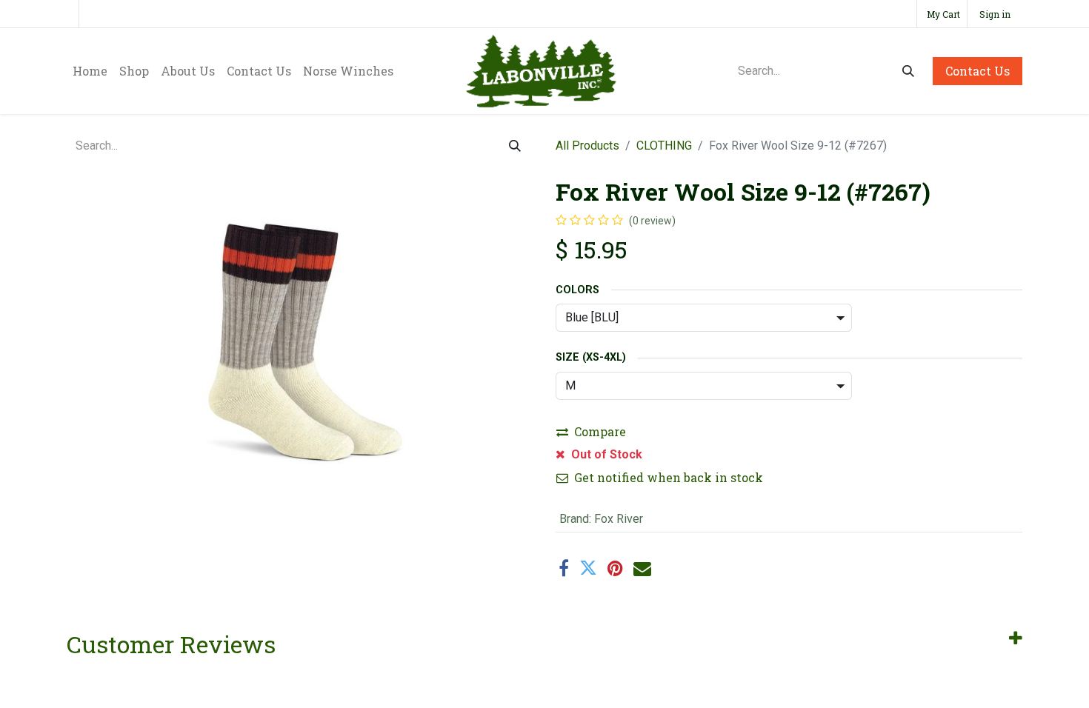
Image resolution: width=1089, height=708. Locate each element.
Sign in (994, 14)
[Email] (642, 568)
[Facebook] (564, 568)
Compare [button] (600, 431)
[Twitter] (588, 568)
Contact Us (977, 71)
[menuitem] (90, 71)
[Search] (908, 71)
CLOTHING (664, 145)
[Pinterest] (615, 568)
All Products (587, 145)
